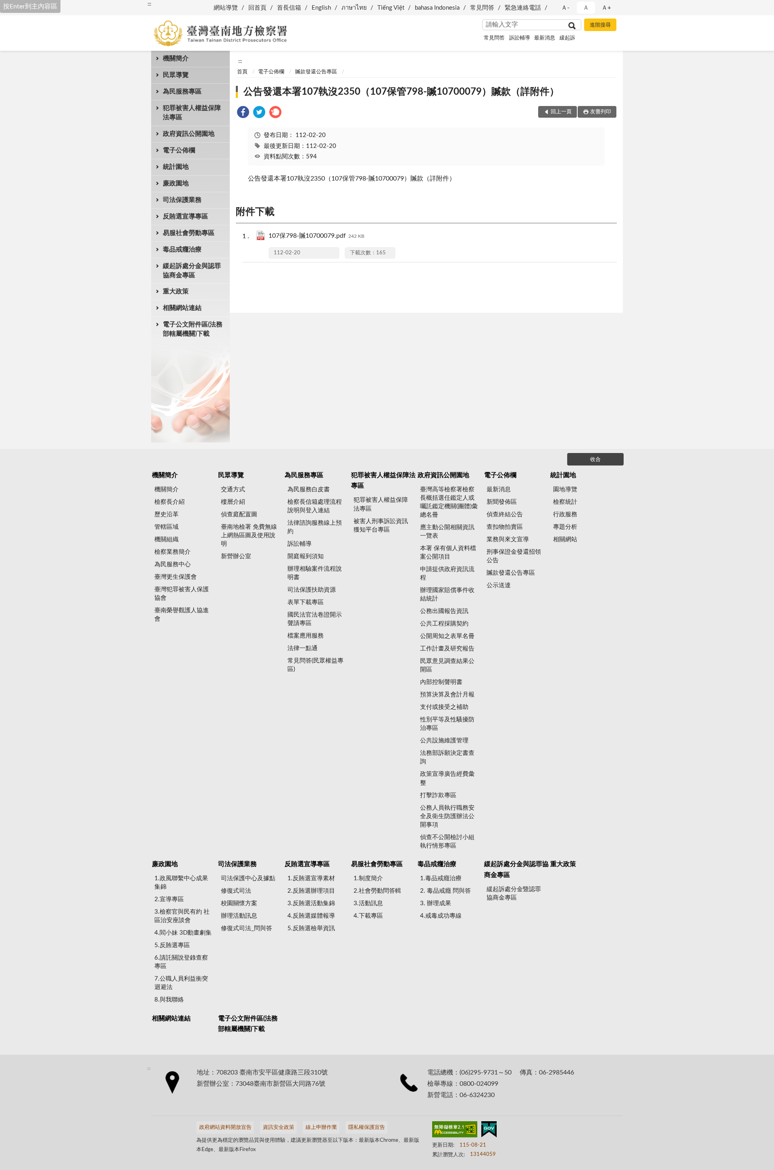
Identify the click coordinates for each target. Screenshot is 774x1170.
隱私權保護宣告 (366, 1127)
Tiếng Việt (390, 8)
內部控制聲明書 (441, 682)
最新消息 (544, 38)
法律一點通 (302, 648)
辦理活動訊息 (239, 916)
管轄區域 (166, 527)
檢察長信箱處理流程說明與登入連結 (314, 506)
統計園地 (176, 167)
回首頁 (257, 8)
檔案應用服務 (305, 636)
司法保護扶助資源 (311, 590)
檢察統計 (565, 502)
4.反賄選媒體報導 (311, 916)
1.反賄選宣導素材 (311, 878)
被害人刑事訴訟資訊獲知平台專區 (381, 525)
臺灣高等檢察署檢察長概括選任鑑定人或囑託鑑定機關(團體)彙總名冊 (449, 502)
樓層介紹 (233, 502)
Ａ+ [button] (606, 8)
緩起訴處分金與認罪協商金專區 (192, 270)
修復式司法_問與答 (246, 928)
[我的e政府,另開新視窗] (489, 1131)
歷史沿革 (166, 514)
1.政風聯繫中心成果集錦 (181, 882)
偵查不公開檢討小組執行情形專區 (447, 841)
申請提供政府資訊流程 (447, 573)
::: (149, 4)
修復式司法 (236, 891)
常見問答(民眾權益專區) (315, 665)
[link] (243, 113)
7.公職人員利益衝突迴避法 (181, 983)
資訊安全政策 (278, 1127)
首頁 (242, 72)
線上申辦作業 (321, 1127)
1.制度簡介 (368, 878)
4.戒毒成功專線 (441, 916)
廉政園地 (176, 183)
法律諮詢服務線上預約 (314, 527)
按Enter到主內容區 (30, 6)
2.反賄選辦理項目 (311, 891)
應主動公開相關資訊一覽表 (447, 531)
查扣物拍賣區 (505, 527)
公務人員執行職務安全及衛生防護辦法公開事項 (447, 816)
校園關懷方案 (239, 903)
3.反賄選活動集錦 (311, 903)
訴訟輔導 (519, 38)
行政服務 (565, 514)
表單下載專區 (305, 602)
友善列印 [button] (600, 111)
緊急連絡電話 (523, 8)
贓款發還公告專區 (316, 72)
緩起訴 (567, 38)
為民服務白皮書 (308, 489)
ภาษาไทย (354, 8)
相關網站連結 (182, 308)
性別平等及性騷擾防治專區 (447, 724)
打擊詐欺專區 (438, 795)
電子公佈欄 (179, 150)
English (321, 8)
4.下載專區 (368, 916)
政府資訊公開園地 (188, 134)
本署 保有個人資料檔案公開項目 (448, 552)
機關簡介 (176, 58)
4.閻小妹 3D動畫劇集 (183, 933)
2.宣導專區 (169, 899)
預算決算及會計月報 (447, 695)
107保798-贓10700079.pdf (316, 236)
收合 (595, 459)
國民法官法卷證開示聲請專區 (314, 619)
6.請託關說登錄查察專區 (181, 962)
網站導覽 (226, 8)
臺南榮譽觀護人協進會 (181, 614)
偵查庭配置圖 (239, 514)
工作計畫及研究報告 (447, 649)
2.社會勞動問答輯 (377, 891)
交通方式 (233, 489)
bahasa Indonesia (437, 8)
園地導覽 (565, 489)
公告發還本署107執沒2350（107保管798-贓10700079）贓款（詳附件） (401, 92)
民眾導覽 (176, 75)
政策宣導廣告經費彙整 (447, 778)
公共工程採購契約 (444, 624)
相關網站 (565, 539)
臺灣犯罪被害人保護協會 (181, 593)
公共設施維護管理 (444, 741)
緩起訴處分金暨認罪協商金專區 (514, 893)
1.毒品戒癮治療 (441, 878)
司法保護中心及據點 (248, 878)
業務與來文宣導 (508, 539)
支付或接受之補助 (444, 707)
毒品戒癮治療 (182, 249)
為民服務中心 (172, 564)
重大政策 (176, 291)
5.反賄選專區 (172, 945)
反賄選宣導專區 (185, 216)
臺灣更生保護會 (175, 577)
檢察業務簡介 (172, 552)
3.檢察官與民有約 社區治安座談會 (182, 916)
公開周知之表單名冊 (447, 636)
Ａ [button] (586, 8)
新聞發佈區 (502, 502)
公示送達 (499, 585)
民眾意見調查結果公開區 (447, 665)
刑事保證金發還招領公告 (514, 556)
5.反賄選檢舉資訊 (311, 928)
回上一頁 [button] (561, 111)
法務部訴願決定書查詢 (447, 757)
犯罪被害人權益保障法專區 (192, 113)
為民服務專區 (182, 91)
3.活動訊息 (368, 903)
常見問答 (482, 8)
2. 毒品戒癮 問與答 (445, 891)
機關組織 (166, 539)
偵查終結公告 (505, 514)
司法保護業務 (182, 200)
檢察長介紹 (169, 502)
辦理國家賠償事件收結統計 (447, 594)
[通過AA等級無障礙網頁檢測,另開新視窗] (454, 1131)
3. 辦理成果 (435, 903)
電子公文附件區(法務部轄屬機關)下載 (193, 329)
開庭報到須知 (305, 556)
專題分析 (565, 527)
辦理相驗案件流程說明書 (314, 573)
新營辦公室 (236, 556)
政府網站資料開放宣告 (225, 1127)
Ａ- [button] (565, 8)
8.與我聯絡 (169, 1000)
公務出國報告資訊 (444, 611)
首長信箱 (289, 8)
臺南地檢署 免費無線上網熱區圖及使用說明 (249, 535)
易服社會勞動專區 (188, 233)
